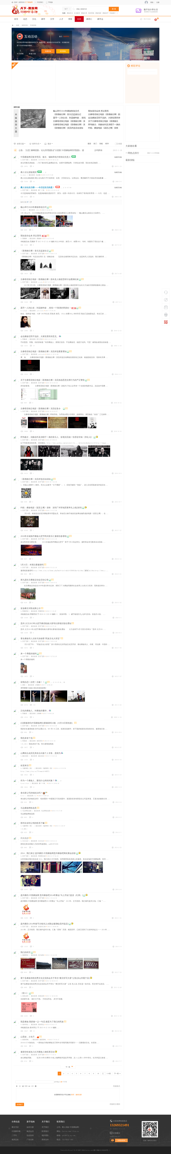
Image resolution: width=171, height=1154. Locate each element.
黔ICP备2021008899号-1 (101, 1150)
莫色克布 (24, 996)
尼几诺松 (41, 955)
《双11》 (25, 993)
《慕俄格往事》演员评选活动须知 (68, 128)
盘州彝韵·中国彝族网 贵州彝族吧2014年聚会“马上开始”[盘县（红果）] (52, 895)
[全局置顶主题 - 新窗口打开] (73, 157)
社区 (79, 19)
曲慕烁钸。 (25, 1039)
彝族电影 (98, 13)
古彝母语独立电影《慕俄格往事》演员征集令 (42, 408)
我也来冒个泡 (27, 738)
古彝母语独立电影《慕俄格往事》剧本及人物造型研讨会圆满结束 (50, 279)
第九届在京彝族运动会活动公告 (35, 580)
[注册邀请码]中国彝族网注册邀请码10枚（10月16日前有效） (47, 723)
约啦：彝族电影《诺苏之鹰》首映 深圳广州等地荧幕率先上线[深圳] (51, 508)
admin (23, 175)
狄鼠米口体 (42, 926)
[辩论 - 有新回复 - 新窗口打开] (46, 793)
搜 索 (114, 9)
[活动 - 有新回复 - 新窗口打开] (97, 437)
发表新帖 (63, 51)
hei (23, 795)
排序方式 (35, 144)
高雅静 (24, 238)
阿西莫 (24, 741)
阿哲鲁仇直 (42, 856)
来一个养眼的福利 (29, 653)
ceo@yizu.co (115, 1136)
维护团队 (45, 1135)
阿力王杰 (40, 339)
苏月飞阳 (24, 160)
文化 (34, 19)
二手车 (14, 1135)
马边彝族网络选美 (29, 808)
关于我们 (45, 1127)
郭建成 (24, 339)
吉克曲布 (77, 13)
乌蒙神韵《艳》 (27, 768)
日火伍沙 (25, 838)
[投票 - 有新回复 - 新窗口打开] (60, 336)
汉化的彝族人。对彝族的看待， (35, 711)
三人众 (24, 310)
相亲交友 (15, 1139)
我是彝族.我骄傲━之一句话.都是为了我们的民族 (42, 1022)
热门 (95, 143)
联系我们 (45, 1131)
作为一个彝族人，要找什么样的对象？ (38, 780)
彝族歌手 (106, 13)
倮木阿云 (24, 1024)
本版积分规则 (115, 1104)
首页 (16, 19)
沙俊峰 (37, 685)
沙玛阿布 (98, 150)
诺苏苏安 (40, 741)
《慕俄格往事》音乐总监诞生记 (67, 114)
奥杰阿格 (91, 13)
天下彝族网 (13, 25)
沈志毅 (38, 175)
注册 (157, 2)
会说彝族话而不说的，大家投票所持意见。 (40, 336)
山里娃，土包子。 (29, 1037)
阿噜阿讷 (24, 611)
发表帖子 (20, 1104)
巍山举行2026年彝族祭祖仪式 (66, 111)
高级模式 (116, 1086)
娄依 (23, 685)
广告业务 (30, 1139)
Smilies (35, 1086)
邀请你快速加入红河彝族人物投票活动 (38, 1052)
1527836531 (42, 160)
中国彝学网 (16, 1131)
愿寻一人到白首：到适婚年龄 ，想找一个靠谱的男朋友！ (46, 308)
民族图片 (113, 13)
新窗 (120, 144)
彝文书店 (15, 1127)
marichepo (25, 783)
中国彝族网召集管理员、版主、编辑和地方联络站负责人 (46, 157)
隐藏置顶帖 (118, 157)
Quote (29, 1086)
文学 (52, 19)
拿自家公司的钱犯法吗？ (32, 793)
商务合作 (45, 1139)
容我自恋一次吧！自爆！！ (33, 682)
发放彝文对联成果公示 (31, 608)
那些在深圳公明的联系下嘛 (33, 823)
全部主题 (20, 144)
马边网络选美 (26, 811)
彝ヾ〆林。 (42, 190)
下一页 (116, 1073)
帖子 (66, 9)
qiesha (40, 282)
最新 (89, 143)
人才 (61, 19)
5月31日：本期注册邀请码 (32, 565)
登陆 (151, 2)
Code (32, 1086)
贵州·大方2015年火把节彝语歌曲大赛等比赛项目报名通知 (46, 623)
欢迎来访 (25, 765)
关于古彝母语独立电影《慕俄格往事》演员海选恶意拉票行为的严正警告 (53, 380)
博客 (70, 19)
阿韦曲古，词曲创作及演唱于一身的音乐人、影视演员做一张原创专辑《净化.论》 (57, 437)
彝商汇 (89, 19)
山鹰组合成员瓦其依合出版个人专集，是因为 (41, 753)
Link (26, 1086)
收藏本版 (48, 51)
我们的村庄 (26, 952)
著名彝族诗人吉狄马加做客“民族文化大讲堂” (40, 638)
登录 (72, 1094)
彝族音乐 (70, 13)
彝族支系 (84, 13)
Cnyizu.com (89, 1150)
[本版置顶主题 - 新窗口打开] (57, 187)
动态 (25, 19)
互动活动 (33, 25)
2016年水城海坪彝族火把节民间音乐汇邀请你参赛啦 (44, 536)
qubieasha (40, 310)
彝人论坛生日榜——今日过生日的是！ (38, 187)
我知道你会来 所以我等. (99, 111)
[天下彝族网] (25, 10)
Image (23, 1086)
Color (20, 1086)
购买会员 (30, 1131)
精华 (107, 143)
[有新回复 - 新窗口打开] (50, 207)
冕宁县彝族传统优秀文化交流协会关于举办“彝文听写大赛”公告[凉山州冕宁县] (55, 978)
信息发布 (30, 1135)
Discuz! (70, 1150)
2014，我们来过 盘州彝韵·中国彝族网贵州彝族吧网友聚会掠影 (48, 853)
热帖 (101, 143)
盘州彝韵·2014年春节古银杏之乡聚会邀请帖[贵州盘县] (44, 924)
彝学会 (100, 19)
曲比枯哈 (24, 756)
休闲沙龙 (25, 25)
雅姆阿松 (66, 36)
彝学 (43, 19)
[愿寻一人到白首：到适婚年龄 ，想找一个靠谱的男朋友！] (36, 124)
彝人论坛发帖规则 (29, 172)
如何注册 (30, 1127)
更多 (49, 144)
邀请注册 (79, 1094)
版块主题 (24, 202)
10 (64, 682)
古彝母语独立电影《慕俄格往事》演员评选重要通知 (44, 351)
